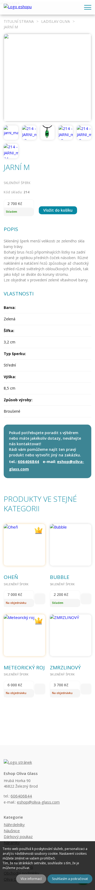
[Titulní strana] (18, 7)
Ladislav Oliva (55, 21)
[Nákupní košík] (75, 6)
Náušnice (12, 830)
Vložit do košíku (58, 210)
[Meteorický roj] (24, 635)
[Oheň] (24, 545)
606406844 (28, 461)
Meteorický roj (24, 667)
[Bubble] (70, 545)
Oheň (11, 577)
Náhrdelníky (14, 824)
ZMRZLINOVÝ (65, 667)
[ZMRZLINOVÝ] (70, 635)
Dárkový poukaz (18, 836)
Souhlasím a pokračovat (70, 878)
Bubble (59, 577)
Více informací (31, 878)
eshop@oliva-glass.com (38, 802)
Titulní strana (19, 21)
